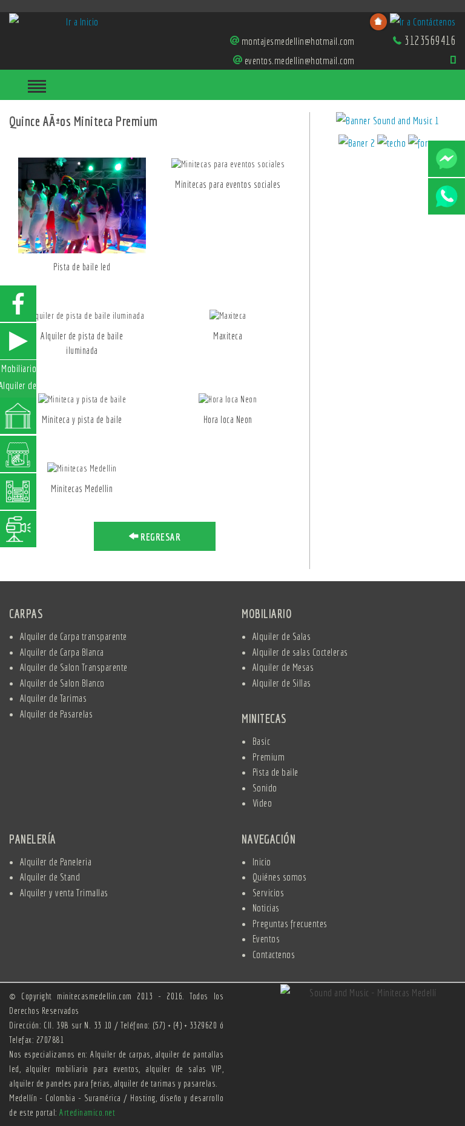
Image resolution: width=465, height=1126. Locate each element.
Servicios (268, 892)
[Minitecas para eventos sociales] (228, 163)
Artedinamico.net (87, 1112)
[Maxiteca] (227, 315)
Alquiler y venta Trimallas (64, 892)
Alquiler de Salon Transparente (74, 667)
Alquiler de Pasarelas (56, 713)
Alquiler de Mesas (283, 667)
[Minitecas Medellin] (82, 468)
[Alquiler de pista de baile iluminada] (81, 315)
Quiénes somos (279, 876)
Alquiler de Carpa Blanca (62, 652)
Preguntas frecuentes (290, 923)
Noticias (266, 907)
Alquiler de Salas (281, 636)
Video (262, 802)
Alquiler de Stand (50, 876)
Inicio (261, 861)
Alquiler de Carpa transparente (73, 636)
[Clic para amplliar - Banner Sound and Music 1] (387, 122)
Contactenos (273, 954)
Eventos (266, 938)
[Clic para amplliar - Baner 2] (357, 144)
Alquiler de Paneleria (56, 861)
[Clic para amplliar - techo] (392, 144)
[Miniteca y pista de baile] (82, 399)
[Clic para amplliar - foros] (422, 144)
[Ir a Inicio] (77, 20)
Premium (268, 756)
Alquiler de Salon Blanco (62, 682)
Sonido (264, 787)
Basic (261, 741)
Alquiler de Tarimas (53, 698)
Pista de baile (275, 772)
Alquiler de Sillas (281, 682)
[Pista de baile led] (82, 205)
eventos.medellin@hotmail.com (300, 60)
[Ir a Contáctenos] (423, 20)
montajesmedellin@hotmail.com (298, 41)
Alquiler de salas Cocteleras (300, 652)
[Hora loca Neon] (228, 399)
